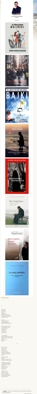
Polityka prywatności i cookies (27, 393)
